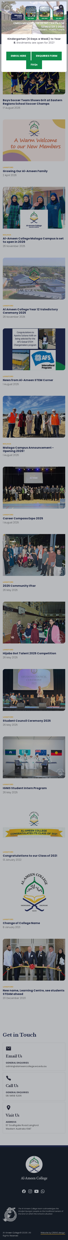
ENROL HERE (18, 56)
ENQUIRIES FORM (46, 56)
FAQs (34, 64)
